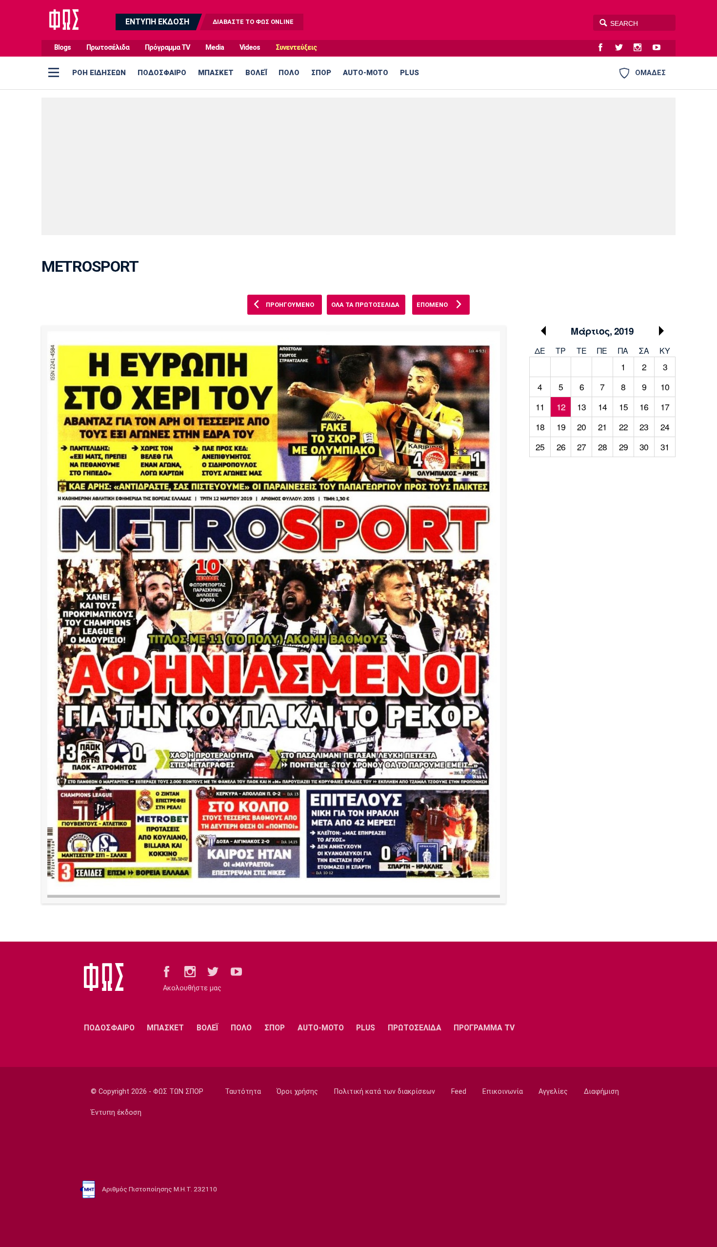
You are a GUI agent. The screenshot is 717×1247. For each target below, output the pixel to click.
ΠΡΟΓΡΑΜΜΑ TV (484, 1027)
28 (602, 447)
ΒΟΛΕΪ (256, 72)
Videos (249, 47)
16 (643, 407)
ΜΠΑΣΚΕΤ (216, 72)
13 (581, 407)
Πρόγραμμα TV (167, 47)
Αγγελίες (553, 1091)
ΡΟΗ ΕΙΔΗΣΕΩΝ (99, 72)
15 (623, 407)
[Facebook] (604, 48)
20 (581, 427)
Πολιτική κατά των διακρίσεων (384, 1091)
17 (664, 407)
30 (643, 447)
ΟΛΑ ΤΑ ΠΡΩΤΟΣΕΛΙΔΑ (365, 304)
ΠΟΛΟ (289, 72)
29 (623, 447)
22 (623, 427)
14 (602, 407)
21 (602, 427)
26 (561, 447)
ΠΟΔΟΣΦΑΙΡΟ (162, 72)
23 (643, 427)
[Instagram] (641, 48)
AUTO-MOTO (365, 72)
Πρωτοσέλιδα (107, 47)
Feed (458, 1091)
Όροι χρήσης (297, 1091)
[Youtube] (660, 48)
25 (540, 447)
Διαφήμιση (601, 1091)
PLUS (409, 72)
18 (540, 427)
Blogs (62, 47)
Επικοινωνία (502, 1091)
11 (540, 407)
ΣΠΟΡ (321, 72)
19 (561, 427)
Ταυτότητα (243, 1091)
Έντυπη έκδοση (116, 1112)
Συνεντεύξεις (296, 47)
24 (664, 427)
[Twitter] (623, 48)
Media (214, 47)
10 (664, 387)
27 (581, 447)
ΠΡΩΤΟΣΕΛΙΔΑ (414, 1027)
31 (664, 447)
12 (561, 407)
